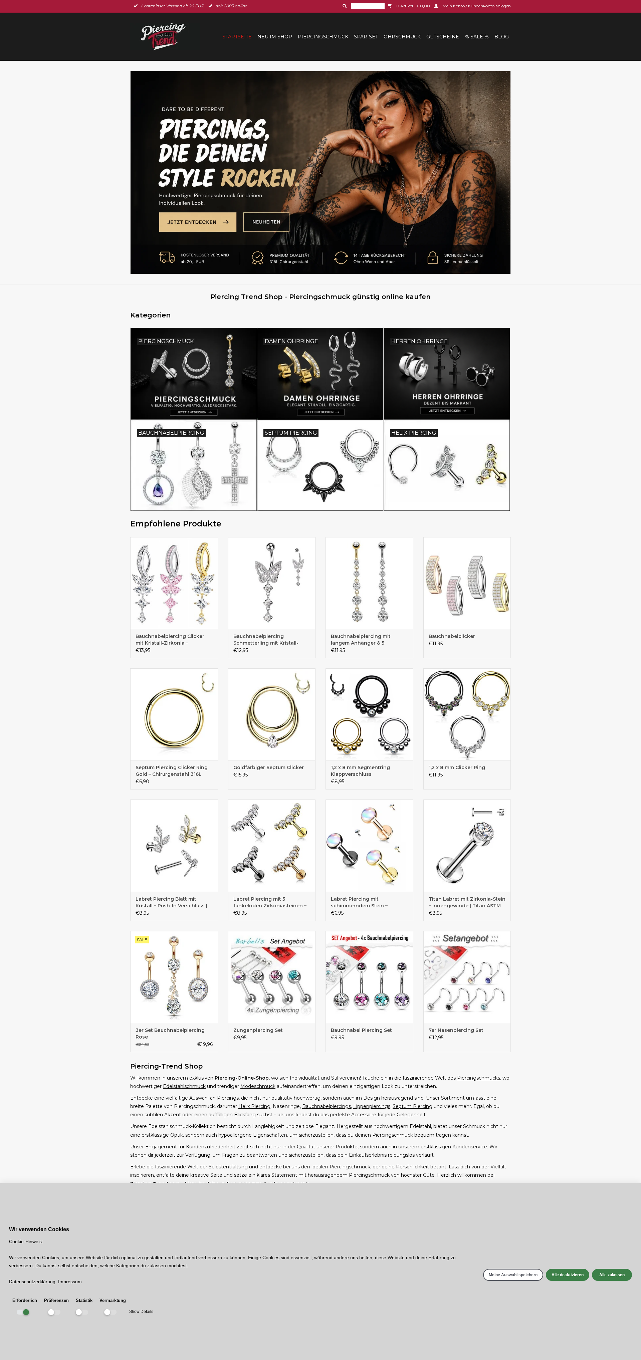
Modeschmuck (257, 1086)
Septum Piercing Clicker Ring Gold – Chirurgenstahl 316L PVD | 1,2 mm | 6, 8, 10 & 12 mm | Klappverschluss (173, 770)
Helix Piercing (254, 1106)
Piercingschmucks (478, 1078)
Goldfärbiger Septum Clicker (268, 767)
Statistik (84, 1300)
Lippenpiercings (371, 1106)
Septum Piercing (412, 1106)
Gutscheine (442, 37)
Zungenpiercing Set (258, 1030)
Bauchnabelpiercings (326, 1106)
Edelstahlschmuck (184, 1086)
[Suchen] (344, 6)
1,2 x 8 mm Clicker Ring (457, 767)
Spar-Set (366, 37)
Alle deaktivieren (568, 1275)
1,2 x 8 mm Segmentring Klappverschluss (360, 770)
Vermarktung (112, 1300)
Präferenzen (56, 1300)
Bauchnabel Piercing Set (361, 1030)
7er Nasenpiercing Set (456, 1030)
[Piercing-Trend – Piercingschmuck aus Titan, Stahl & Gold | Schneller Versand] (167, 36)
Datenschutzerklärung (32, 1281)
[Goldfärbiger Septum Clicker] (272, 714)
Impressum (70, 1281)
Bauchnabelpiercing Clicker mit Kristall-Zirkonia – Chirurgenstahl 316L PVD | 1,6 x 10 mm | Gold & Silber (173, 639)
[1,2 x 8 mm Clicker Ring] (467, 714)
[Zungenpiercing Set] (272, 977)
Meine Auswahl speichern (513, 1275)
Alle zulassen (612, 1275)
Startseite (237, 37)
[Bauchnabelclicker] (467, 583)
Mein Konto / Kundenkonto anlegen (476, 5)
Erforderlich (24, 1300)
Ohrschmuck (402, 37)
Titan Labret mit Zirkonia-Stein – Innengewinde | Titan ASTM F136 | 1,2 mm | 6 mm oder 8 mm (467, 902)
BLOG (501, 37)
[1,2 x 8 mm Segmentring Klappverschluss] (369, 714)
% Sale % (477, 37)
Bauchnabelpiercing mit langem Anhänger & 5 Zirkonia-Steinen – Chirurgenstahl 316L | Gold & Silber (366, 639)
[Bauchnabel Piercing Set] (369, 977)
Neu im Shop (274, 37)
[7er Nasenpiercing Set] (467, 977)
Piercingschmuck (323, 37)
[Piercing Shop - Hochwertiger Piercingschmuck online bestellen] (320, 172)
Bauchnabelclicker (452, 636)
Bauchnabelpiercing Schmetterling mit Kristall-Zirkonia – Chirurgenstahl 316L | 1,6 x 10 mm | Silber (270, 639)
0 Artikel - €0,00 (413, 5)
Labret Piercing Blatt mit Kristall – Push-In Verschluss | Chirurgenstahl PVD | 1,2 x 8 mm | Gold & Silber (171, 902)
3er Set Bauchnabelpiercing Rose (170, 1033)
